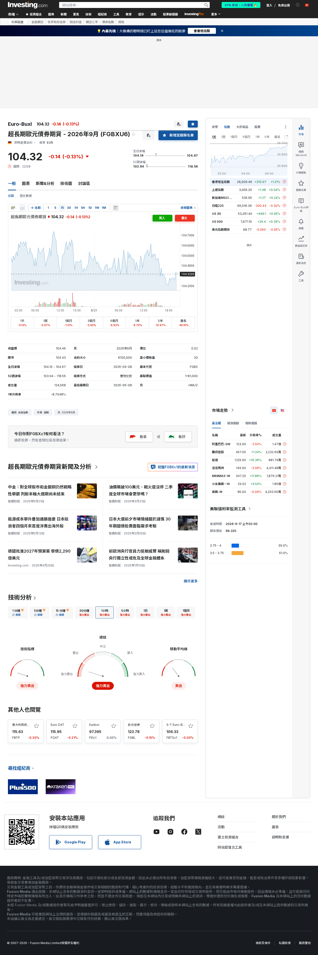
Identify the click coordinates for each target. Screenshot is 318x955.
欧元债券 (134, 725)
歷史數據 (26, 196)
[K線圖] (13, 208)
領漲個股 (233, 423)
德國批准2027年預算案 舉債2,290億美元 (39, 555)
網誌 (221, 817)
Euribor (94, 725)
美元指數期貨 (221, 229)
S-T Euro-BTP (176, 725)
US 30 (216, 213)
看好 (181, 436)
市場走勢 (220, 410)
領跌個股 (251, 423)
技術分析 (20, 597)
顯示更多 (191, 581)
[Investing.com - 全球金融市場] (27, 4)
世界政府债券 (57, 22)
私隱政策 (285, 943)
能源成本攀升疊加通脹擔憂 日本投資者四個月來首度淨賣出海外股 (38, 522)
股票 (257, 127)
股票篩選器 (170, 14)
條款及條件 (263, 943)
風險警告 (305, 943)
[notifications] (298, 4)
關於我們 (279, 817)
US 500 (217, 221)
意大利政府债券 (22, 725)
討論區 (84, 183)
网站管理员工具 (230, 847)
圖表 (26, 183)
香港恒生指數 (221, 181)
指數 (227, 127)
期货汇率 (92, 22)
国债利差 (76, 22)
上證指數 (218, 189)
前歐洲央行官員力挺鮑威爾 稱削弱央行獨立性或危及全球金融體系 (139, 555)
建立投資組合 (228, 837)
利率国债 (17, 22)
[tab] (18, 612)
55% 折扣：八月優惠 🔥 (241, 5)
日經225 (218, 205)
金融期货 (37, 22)
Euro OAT (57, 725)
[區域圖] (22, 208)
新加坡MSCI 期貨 (223, 197)
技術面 (66, 183)
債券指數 (108, 22)
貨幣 (215, 127)
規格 (121, 22)
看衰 (143, 436)
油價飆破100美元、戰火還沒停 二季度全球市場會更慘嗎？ (141, 490)
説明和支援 (280, 837)
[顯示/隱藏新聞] (115, 208)
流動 (221, 827)
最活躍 (216, 423)
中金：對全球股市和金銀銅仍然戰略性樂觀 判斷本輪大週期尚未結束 (40, 490)
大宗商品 (242, 127)
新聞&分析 (45, 183)
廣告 (275, 827)
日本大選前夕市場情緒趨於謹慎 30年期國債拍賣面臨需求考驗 (140, 522)
